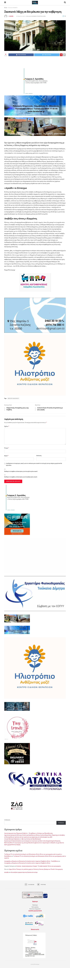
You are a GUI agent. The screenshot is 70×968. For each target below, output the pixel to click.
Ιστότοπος (39, 455)
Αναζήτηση (7, 820)
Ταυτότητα (35, 905)
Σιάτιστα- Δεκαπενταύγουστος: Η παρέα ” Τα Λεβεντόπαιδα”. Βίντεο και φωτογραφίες (38, 866)
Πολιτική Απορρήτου (35, 909)
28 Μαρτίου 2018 (20, 16)
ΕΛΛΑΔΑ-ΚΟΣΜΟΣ (12, 7)
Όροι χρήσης (35, 907)
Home (5, 7)
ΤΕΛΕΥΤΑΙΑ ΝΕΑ (41, 16)
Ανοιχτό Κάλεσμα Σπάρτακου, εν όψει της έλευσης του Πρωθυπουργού (22, 839)
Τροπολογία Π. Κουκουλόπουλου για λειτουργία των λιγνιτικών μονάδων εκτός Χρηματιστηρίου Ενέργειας (32, 841)
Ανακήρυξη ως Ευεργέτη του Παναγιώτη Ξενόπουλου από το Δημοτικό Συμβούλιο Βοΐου (27, 863)
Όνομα (6, 448)
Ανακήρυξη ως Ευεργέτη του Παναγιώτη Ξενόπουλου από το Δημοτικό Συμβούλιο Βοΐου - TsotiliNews (31, 861)
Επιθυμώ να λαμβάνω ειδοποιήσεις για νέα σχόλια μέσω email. (21, 471)
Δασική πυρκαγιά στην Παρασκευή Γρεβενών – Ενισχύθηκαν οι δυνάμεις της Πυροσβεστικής (28, 833)
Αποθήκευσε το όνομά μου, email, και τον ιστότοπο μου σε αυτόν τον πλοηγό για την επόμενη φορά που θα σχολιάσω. (34, 464)
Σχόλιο (6, 426)
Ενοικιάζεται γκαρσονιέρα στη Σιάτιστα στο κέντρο (24, 872)
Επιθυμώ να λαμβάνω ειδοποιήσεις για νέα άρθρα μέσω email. (20, 477)
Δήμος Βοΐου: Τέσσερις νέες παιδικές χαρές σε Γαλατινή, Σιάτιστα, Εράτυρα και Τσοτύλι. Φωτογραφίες (36, 869)
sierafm (11, 16)
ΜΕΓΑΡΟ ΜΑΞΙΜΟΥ (13, 398)
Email (6, 456)
